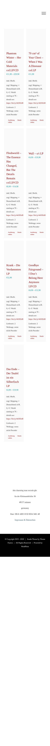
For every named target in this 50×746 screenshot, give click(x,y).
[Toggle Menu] (43, 13)
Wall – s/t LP (36, 153)
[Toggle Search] (33, 13)
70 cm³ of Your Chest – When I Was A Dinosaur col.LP (36, 62)
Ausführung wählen (11, 121)
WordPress (25, 546)
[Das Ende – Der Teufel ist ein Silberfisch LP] (13, 354)
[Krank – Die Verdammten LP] (13, 250)
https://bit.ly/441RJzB (14, 103)
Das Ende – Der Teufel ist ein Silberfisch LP (12, 377)
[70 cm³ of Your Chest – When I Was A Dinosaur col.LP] (36, 38)
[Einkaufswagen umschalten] (17, 13)
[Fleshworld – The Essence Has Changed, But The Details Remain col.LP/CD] (13, 138)
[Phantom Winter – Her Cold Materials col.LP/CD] (13, 38)
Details (19, 120)
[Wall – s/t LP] (36, 138)
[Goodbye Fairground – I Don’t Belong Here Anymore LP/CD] (36, 250)
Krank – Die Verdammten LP (13, 269)
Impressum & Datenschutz (25, 520)
